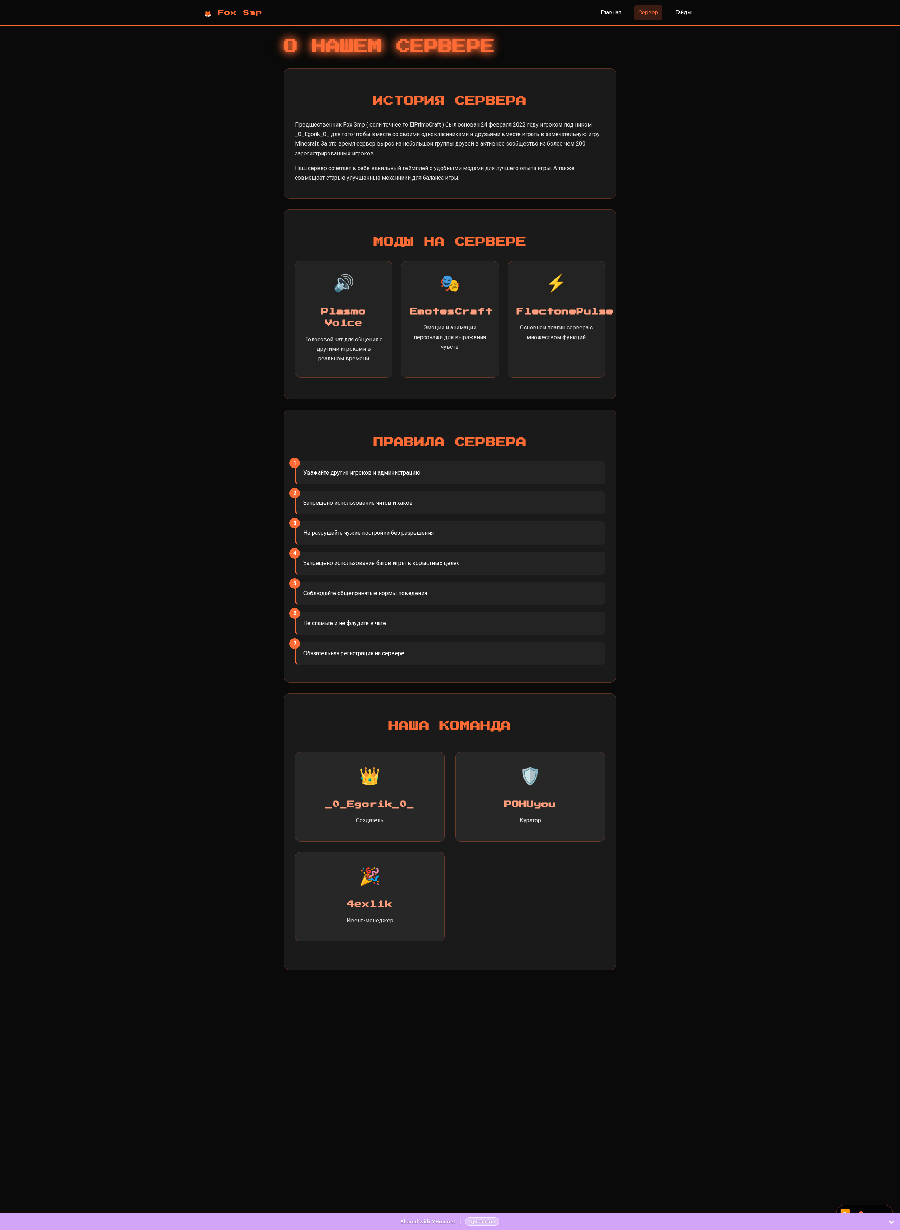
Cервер (648, 12)
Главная (610, 12)
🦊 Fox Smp (233, 12)
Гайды (683, 12)
